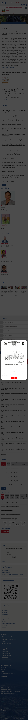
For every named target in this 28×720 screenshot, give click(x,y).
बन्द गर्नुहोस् (14, 378)
